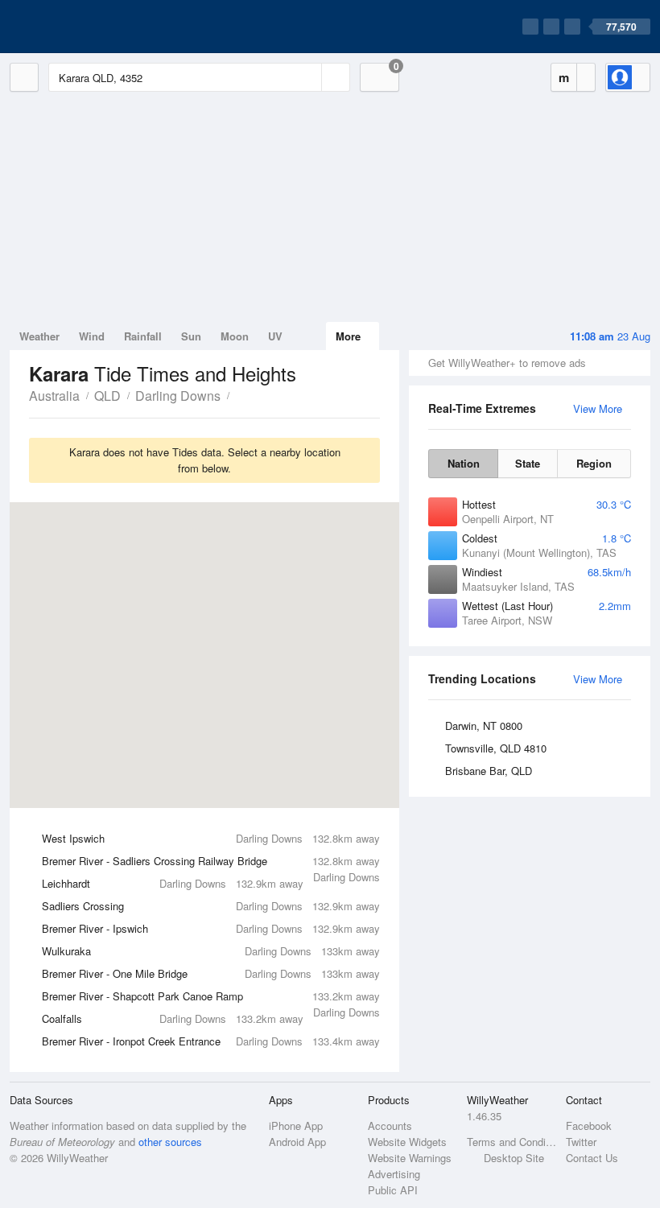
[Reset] (307, 77)
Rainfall (143, 336)
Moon (235, 336)
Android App (297, 1141)
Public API (393, 1190)
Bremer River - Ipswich (211, 928)
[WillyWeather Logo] (85, 26)
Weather (39, 336)
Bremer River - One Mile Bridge (211, 973)
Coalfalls (172, 1018)
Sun (191, 336)
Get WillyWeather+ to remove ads (507, 362)
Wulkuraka (211, 951)
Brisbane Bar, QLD (488, 770)
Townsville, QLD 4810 (496, 748)
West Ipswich (211, 838)
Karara (238, 394)
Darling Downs (178, 395)
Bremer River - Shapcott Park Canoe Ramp (211, 998)
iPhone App (296, 1125)
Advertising (394, 1173)
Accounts (390, 1125)
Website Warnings (410, 1157)
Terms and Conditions (511, 1141)
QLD (107, 395)
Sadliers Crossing (211, 905)
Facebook (589, 1125)
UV (275, 336)
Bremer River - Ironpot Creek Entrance (211, 1041)
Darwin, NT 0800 (483, 725)
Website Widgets (407, 1141)
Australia (54, 395)
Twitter (581, 1141)
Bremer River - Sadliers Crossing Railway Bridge (211, 862)
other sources (170, 1141)
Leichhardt (172, 883)
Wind (92, 336)
